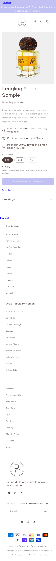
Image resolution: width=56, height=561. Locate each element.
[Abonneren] (45, 511)
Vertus (8, 447)
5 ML (20, 160)
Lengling (10, 427)
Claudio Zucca (12, 434)
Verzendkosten (25, 171)
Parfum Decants (13, 240)
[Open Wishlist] (41, 21)
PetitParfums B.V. (22, 546)
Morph (9, 363)
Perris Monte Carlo (14, 395)
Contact (9, 292)
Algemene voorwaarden (29, 550)
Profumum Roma (13, 350)
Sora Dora (10, 408)
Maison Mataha (13, 344)
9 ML (33, 160)
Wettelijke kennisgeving (37, 555)
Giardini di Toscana (15, 311)
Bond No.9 (11, 401)
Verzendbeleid (46, 550)
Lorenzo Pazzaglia (14, 324)
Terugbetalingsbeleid (39, 546)
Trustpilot (7, 2)
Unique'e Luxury (13, 357)
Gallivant (10, 440)
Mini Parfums (12, 234)
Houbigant (10, 337)
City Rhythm (11, 317)
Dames (9, 273)
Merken (9, 253)
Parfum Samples (13, 247)
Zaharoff (10, 388)
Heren (8, 266)
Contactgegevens (18, 555)
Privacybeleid (12, 550)
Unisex (9, 260)
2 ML (7, 160)
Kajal (8, 414)
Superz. (9, 330)
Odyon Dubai (12, 370)
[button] (9, 21)
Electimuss (11, 421)
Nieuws (9, 279)
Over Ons (10, 286)
